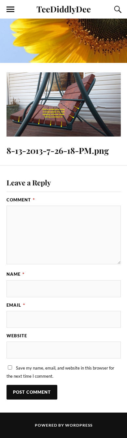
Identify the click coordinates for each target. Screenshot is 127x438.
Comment (21, 199)
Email (16, 305)
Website (17, 335)
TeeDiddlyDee (63, 8)
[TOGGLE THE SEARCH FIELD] (117, 9)
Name (15, 274)
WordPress (78, 425)
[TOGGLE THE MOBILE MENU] (10, 9)
